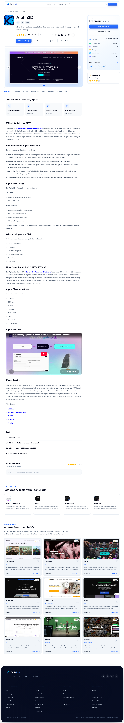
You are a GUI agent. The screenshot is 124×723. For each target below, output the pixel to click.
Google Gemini (39, 697)
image (27, 22)
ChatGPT (37, 690)
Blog (55, 4)
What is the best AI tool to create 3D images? (22, 443)
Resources (72, 4)
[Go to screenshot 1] (44, 85)
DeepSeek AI (38, 694)
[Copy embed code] (73, 34)
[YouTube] (112, 676)
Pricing (25, 91)
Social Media (9, 701)
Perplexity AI (38, 711)
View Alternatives (104, 31)
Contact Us (66, 701)
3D (17, 12)
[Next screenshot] (79, 67)
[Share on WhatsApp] (95, 66)
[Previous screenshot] (8, 67)
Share (53, 41)
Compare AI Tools (68, 697)
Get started (112, 4)
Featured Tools (62, 91)
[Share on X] (100, 66)
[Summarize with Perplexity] (68, 34)
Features (17, 91)
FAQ (43, 91)
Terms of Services (97, 704)
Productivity (9, 697)
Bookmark (40, 41)
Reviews (51, 91)
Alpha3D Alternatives (68, 41)
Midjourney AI (39, 704)
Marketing (9, 694)
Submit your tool (97, 697)
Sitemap (94, 708)
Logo (7, 690)
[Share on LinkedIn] (104, 66)
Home (6, 12)
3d (22, 22)
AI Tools (49, 4)
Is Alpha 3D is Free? (13, 438)
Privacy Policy (96, 701)
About (94, 694)
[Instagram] (107, 676)
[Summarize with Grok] (65, 34)
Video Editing (10, 704)
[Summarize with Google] (62, 34)
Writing (8, 708)
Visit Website (22, 41)
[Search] (106, 4)
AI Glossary (66, 704)
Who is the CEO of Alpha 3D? (16, 453)
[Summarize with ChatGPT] (55, 34)
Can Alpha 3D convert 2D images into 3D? (21, 448)
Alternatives (35, 91)
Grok (36, 701)
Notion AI (37, 708)
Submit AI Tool (63, 4)
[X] (116, 676)
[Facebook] (103, 676)
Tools (65, 694)
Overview (7, 91)
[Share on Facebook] (91, 66)
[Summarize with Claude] (58, 34)
